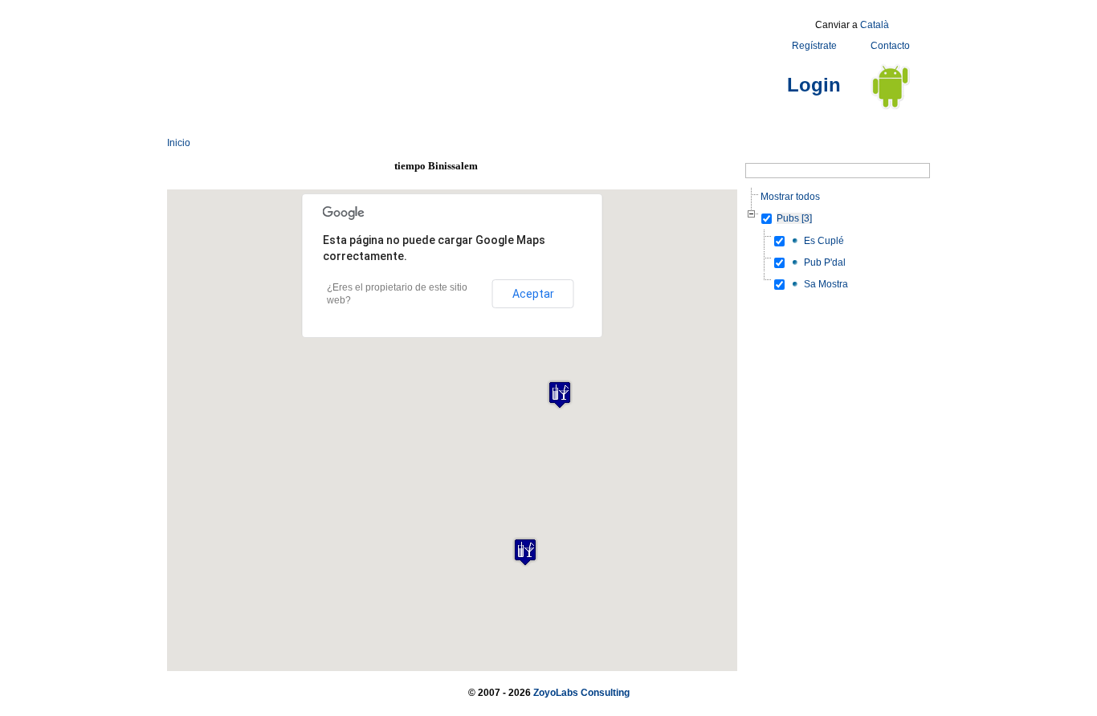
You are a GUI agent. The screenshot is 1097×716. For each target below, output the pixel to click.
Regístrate (814, 45)
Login (814, 85)
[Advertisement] (459, 50)
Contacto (890, 45)
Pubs (794, 218)
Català (874, 25)
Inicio (178, 142)
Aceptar (533, 293)
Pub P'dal (825, 262)
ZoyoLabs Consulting (581, 692)
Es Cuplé (824, 240)
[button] (525, 552)
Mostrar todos (790, 196)
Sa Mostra (826, 284)
